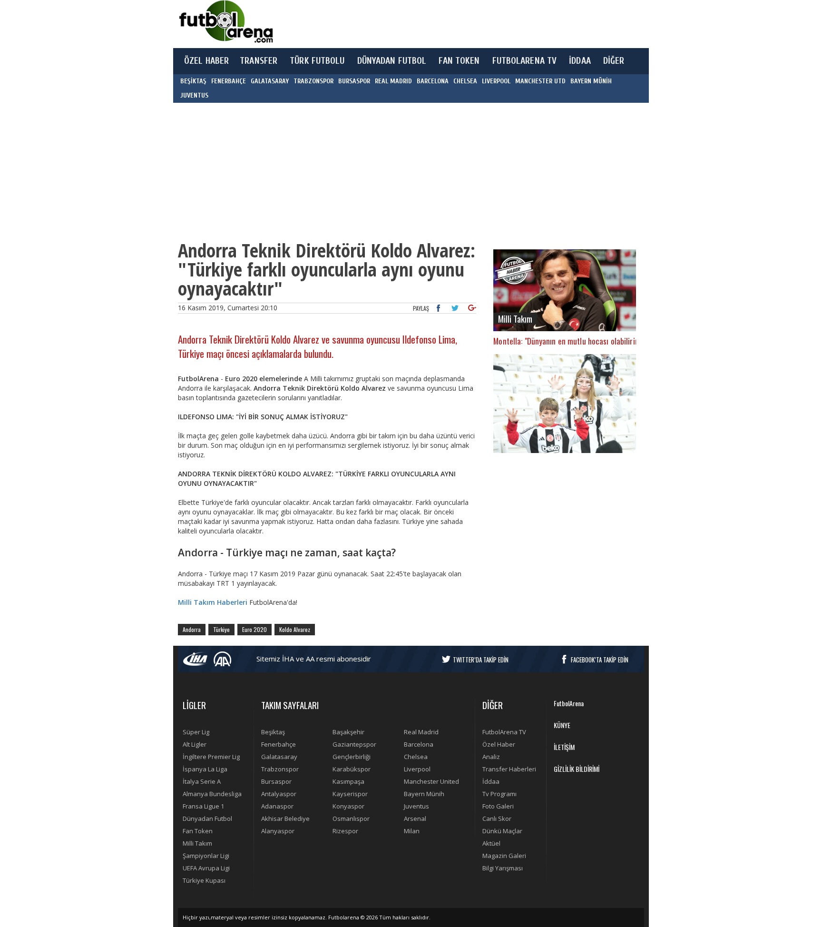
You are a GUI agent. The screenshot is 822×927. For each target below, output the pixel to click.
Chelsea (416, 756)
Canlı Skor (496, 818)
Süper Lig (196, 732)
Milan (412, 831)
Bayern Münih (424, 793)
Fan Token (198, 831)
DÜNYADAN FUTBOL (392, 61)
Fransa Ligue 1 (203, 806)
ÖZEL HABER (206, 61)
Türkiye (221, 629)
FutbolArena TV (504, 732)
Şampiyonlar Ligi (206, 855)
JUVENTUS (194, 95)
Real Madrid (421, 732)
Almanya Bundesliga (212, 793)
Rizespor (345, 831)
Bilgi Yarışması (502, 868)
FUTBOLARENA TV (524, 61)
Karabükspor (352, 769)
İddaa (490, 781)
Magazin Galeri (504, 855)
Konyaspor (348, 806)
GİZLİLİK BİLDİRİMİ (576, 769)
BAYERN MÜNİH (591, 81)
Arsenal (415, 818)
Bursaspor (276, 781)
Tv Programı (499, 793)
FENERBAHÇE (228, 81)
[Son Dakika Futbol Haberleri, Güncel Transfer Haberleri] (225, 21)
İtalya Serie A (202, 781)
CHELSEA (465, 81)
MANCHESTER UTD (540, 81)
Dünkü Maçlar (502, 831)
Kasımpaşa (348, 781)
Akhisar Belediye (285, 818)
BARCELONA (433, 81)
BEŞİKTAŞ (193, 81)
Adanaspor (277, 806)
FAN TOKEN (459, 61)
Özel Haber (498, 744)
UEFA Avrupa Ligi (206, 868)
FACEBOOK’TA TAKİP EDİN (599, 659)
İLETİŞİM (564, 747)
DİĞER (614, 61)
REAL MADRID (393, 81)
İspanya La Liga (205, 769)
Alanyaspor (277, 831)
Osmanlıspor (351, 818)
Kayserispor (350, 793)
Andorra (192, 629)
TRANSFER (258, 61)
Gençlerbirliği (352, 756)
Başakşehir (348, 732)
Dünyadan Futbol (207, 818)
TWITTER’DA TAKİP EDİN (481, 659)
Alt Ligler (194, 744)
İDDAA (580, 61)
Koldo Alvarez (294, 629)
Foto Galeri (498, 806)
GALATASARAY (270, 81)
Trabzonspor (280, 769)
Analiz (491, 756)
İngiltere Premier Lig (211, 756)
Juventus (416, 806)
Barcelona (418, 744)
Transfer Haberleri (509, 769)
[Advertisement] (456, 23)
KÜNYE (562, 725)
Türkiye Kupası (204, 880)
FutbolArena (569, 703)
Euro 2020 (254, 629)
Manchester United (431, 781)
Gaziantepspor (354, 744)
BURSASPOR (354, 81)
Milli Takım (197, 843)
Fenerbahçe (278, 744)
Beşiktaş (273, 732)
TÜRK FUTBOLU (317, 61)
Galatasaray (279, 756)
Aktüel (491, 843)
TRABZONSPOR (313, 81)
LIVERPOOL (496, 81)
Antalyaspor (278, 793)
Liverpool (417, 769)
